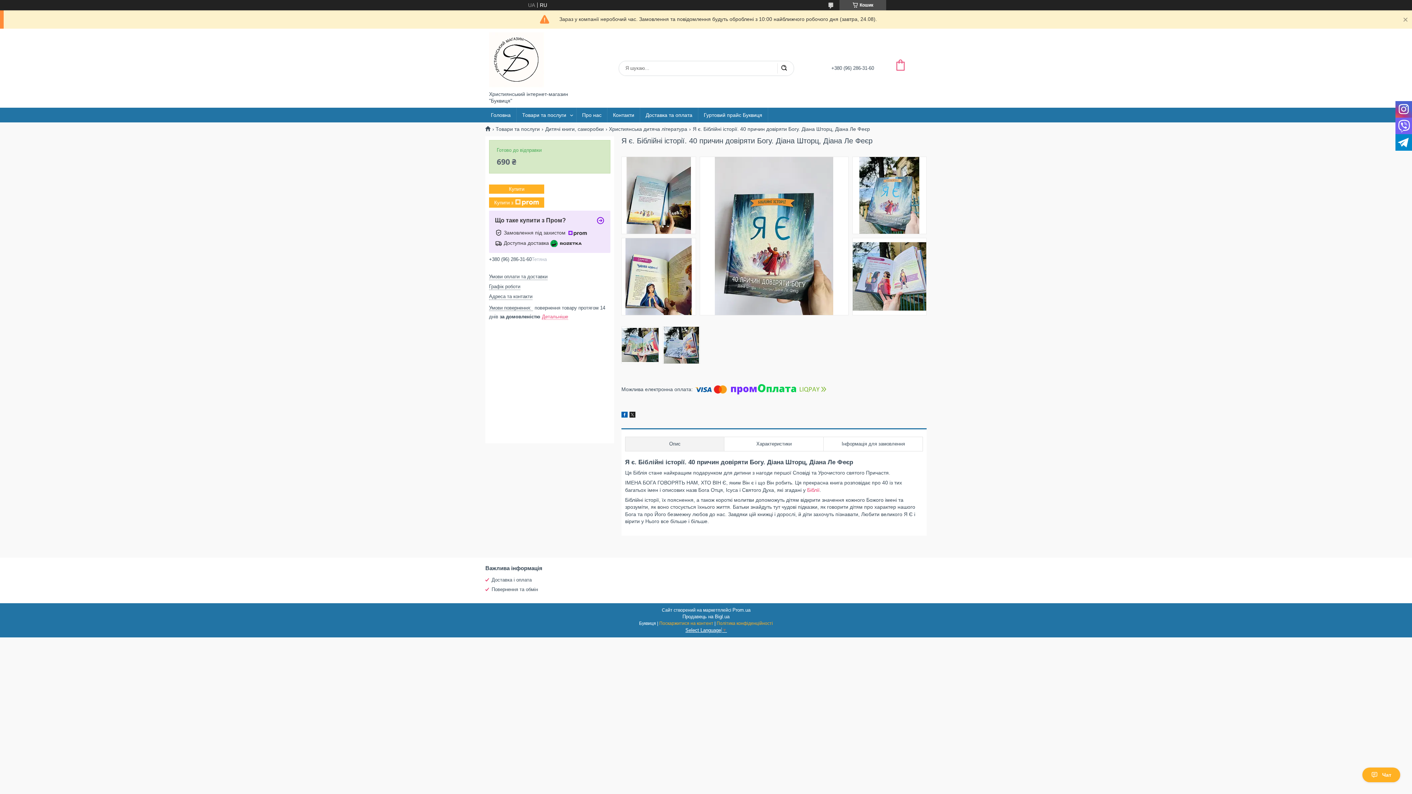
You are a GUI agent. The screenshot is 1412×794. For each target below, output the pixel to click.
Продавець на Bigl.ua (706, 616)
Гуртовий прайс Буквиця (733, 115)
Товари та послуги (544, 115)
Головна (501, 115)
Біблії (813, 490)
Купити (516, 189)
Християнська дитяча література (648, 129)
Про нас (592, 115)
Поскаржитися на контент (686, 623)
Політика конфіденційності (745, 623)
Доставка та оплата (669, 115)
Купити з (503, 202)
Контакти (623, 115)
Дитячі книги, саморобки (574, 129)
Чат (1386, 775)
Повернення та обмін (515, 589)
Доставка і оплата (512, 580)
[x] (632, 416)
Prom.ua (741, 610)
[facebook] (624, 416)
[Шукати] (784, 68)
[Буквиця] (516, 59)
